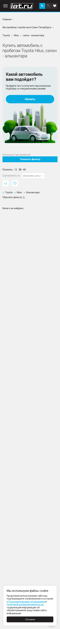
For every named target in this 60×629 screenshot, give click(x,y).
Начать (30, 99)
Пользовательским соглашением (26, 601)
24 (20, 169)
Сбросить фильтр (12, 197)
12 (15, 169)
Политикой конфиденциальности (25, 604)
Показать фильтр (30, 159)
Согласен (30, 619)
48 (24, 169)
